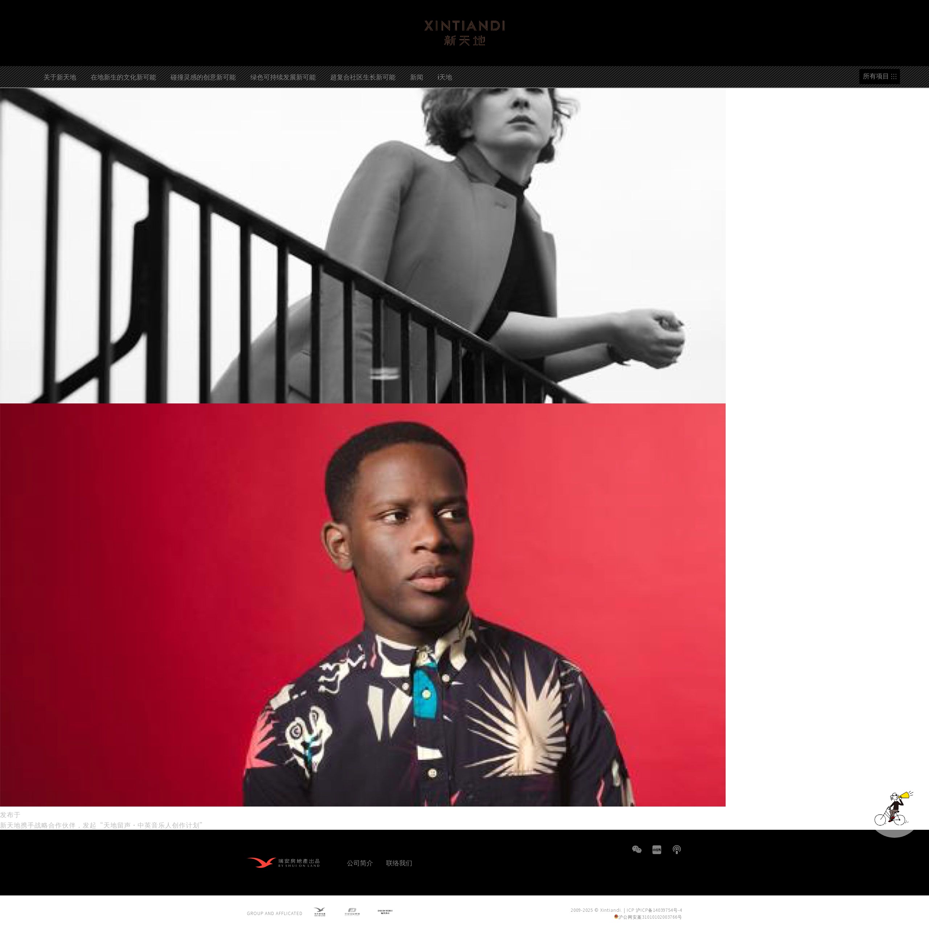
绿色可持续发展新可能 (283, 76)
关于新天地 (60, 76)
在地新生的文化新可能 (123, 76)
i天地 (445, 76)
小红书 (656, 849)
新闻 (416, 76)
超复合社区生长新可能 (363, 76)
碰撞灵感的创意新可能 (203, 76)
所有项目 (876, 76)
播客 (676, 849)
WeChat (636, 849)
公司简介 (360, 862)
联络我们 (399, 862)
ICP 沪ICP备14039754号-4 (654, 910)
